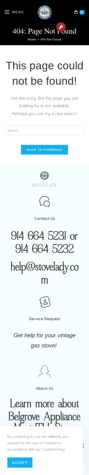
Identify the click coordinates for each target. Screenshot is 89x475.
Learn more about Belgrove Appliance (44, 410)
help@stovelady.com (45, 273)
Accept (20, 462)
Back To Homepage (44, 149)
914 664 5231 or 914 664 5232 (44, 242)
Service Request (61, 27)
